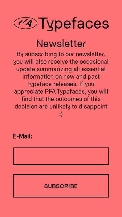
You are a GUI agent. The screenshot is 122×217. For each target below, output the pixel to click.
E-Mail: (22, 135)
